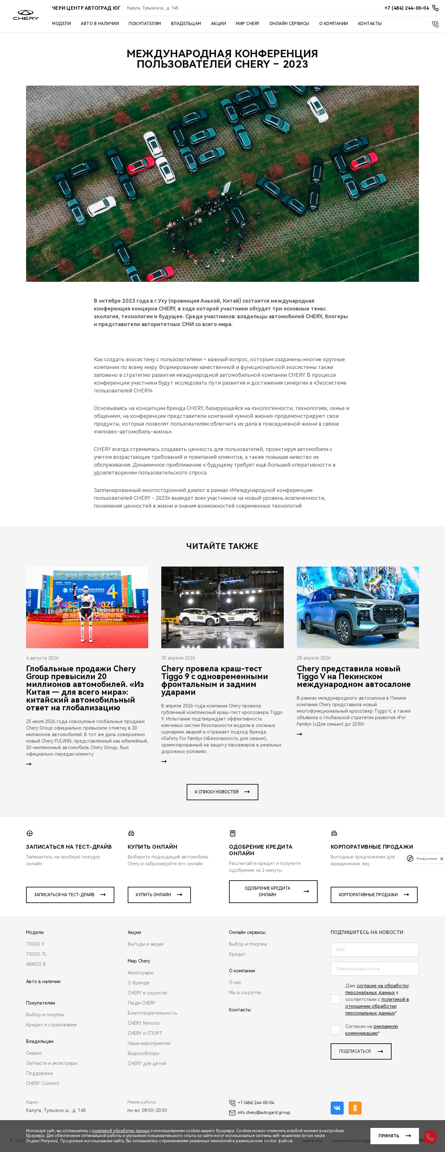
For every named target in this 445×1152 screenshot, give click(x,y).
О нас (235, 982)
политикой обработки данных (121, 1131)
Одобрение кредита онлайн (267, 891)
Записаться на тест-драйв (64, 895)
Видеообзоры (143, 1053)
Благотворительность (152, 1013)
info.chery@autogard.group (264, 1112)
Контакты (370, 23)
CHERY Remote (144, 1023)
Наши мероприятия (149, 1043)
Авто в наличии (100, 23)
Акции (218, 23)
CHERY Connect (43, 1083)
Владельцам (186, 23)
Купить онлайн (153, 895)
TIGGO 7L (36, 954)
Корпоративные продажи (368, 895)
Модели (61, 23)
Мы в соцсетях (245, 992)
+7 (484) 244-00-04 (256, 1103)
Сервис (34, 1053)
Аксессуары (140, 972)
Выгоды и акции (146, 944)
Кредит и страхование (51, 1024)
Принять (389, 1136)
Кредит (237, 954)
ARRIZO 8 (36, 964)
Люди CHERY (142, 1003)
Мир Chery (248, 23)
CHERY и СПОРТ (145, 1033)
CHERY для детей (147, 1063)
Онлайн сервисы (289, 23)
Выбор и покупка (45, 1014)
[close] (441, 858)
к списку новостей (216, 792)
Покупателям (145, 23)
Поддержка (39, 1073)
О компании (333, 23)
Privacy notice (427, 858)
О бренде (139, 982)
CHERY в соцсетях (147, 992)
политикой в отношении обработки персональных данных (377, 1006)
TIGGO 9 (35, 944)
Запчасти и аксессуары (52, 1063)
